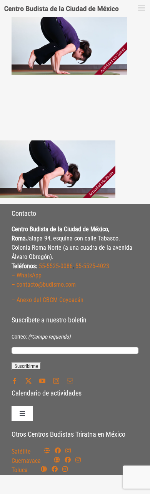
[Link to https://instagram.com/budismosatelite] (68, 450)
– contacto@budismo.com (44, 284)
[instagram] (56, 381)
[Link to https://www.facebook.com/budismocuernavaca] (68, 460)
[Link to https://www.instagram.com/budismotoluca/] (65, 469)
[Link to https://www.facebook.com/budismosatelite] (58, 450)
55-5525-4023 (92, 266)
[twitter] (28, 381)
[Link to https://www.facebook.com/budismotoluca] (55, 469)
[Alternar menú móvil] (142, 8)
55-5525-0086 (56, 266)
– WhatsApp (27, 275)
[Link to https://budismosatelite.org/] (47, 450)
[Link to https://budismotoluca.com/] (44, 469)
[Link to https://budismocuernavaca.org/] (57, 460)
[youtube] (42, 381)
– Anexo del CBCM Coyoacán (47, 300)
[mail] (70, 381)
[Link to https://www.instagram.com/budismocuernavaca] (78, 460)
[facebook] (15, 381)
